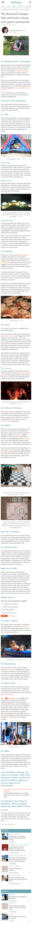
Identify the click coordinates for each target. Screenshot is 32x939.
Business (20, 6)
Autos (8, 6)
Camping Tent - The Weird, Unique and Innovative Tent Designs (17, 838)
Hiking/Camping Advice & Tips (18, 855)
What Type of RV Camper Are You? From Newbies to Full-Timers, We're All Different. (18, 859)
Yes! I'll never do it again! (10, 607)
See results (12, 616)
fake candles (26, 438)
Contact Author (13, 32)
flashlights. (17, 434)
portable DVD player (14, 698)
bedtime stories (5, 421)
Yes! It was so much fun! (10, 604)
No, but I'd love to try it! (10, 613)
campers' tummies (9, 336)
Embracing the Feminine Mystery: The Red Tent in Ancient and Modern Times (17, 848)
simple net (25, 626)
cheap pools (11, 669)
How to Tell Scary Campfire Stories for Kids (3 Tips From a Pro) (17, 907)
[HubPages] (16, 2)
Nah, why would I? (8, 610)
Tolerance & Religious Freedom (19, 845)
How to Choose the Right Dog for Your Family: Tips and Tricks (18, 879)
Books (14, 6)
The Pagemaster (14, 717)
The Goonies (10, 694)
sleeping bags (24, 255)
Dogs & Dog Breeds (15, 875)
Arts (2, 6)
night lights (4, 452)
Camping (11, 894)
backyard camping (21, 71)
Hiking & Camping (14, 834)
